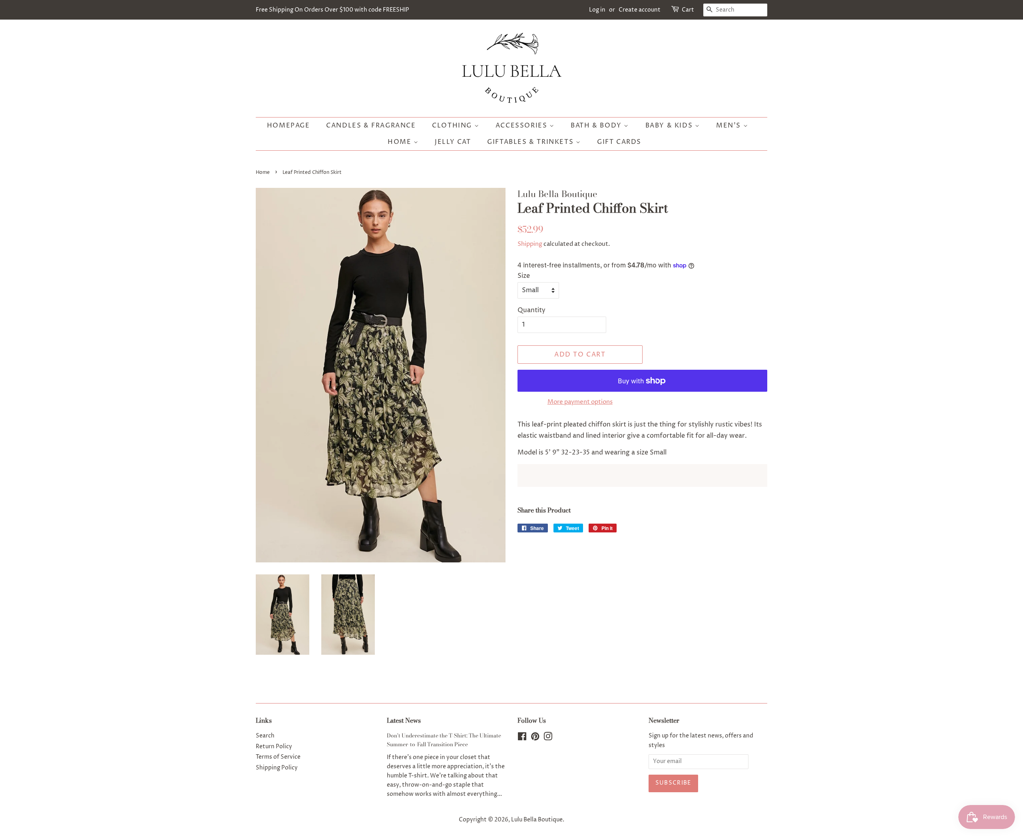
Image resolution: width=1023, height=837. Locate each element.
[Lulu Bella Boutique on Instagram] (547, 738)
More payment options (580, 402)
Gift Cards (619, 142)
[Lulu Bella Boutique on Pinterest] (535, 738)
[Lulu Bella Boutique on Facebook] (522, 738)
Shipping (529, 244)
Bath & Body (597, 125)
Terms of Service (278, 757)
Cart (688, 10)
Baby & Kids (670, 125)
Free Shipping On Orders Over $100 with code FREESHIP (332, 10)
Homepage (288, 125)
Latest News (404, 720)
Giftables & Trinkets (531, 142)
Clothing (453, 125)
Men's (729, 125)
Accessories (522, 125)
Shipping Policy (277, 767)
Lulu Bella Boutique (537, 819)
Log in (597, 10)
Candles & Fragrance (371, 125)
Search (265, 735)
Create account (640, 10)
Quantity (531, 310)
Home (401, 142)
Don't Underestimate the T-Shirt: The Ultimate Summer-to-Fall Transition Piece (444, 739)
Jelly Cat (453, 142)
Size (523, 275)
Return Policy (274, 746)
